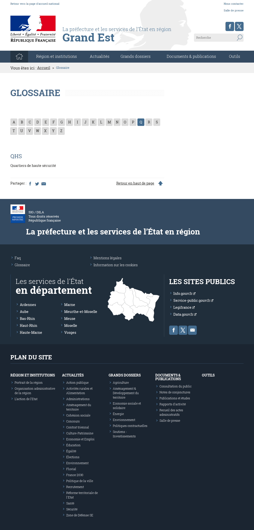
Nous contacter (234, 3)
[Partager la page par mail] (43, 183)
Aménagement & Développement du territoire (126, 392)
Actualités (99, 56)
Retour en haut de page (135, 183)
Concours (73, 421)
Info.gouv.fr (183, 293)
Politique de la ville (79, 481)
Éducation (73, 445)
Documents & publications (191, 56)
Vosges (70, 332)
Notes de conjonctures (174, 392)
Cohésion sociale (78, 415)
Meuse (69, 318)
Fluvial (71, 469)
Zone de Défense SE (79, 515)
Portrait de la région (29, 382)
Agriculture (121, 382)
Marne (69, 304)
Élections (72, 457)
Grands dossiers (136, 56)
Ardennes (28, 304)
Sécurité (71, 509)
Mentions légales (108, 258)
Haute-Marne (31, 332)
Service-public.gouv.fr (192, 300)
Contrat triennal (77, 427)
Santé (70, 503)
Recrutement (75, 487)
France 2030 (74, 475)
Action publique (77, 382)
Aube (24, 311)
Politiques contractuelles (130, 426)
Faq (18, 258)
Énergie (118, 414)
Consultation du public (175, 386)
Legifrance (182, 307)
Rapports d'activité (172, 404)
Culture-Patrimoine (79, 433)
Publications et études (174, 398)
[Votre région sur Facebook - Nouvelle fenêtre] (229, 26)
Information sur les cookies (116, 265)
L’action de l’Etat (26, 399)
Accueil (43, 68)
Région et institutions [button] (56, 56)
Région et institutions (32, 375)
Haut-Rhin (28, 325)
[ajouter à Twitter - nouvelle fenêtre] (37, 183)
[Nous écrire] (192, 330)
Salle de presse (234, 10)
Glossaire (22, 265)
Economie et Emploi (80, 439)
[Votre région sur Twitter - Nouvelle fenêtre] (239, 26)
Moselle (70, 325)
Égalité (71, 451)
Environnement (77, 463)
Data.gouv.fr (183, 314)
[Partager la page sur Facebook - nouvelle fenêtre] (30, 183)
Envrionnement (124, 420)
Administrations (78, 399)
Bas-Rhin (27, 318)
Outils (234, 56)
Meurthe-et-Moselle (80, 311)
